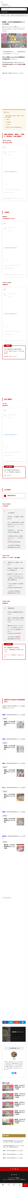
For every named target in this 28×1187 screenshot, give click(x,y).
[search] (25, 9)
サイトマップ (5, 5)
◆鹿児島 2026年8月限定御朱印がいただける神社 (9, 846)
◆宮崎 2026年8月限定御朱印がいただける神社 (9, 820)
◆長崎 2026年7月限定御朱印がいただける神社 (20, 1112)
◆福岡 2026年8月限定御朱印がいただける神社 (9, 723)
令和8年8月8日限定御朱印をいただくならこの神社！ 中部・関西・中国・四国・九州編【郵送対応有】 (14, 1141)
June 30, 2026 (17, 547)
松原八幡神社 (7, 122)
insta (10, 356)
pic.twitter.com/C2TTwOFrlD (14, 633)
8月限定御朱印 (8, 29)
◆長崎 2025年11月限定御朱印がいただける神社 (20, 1121)
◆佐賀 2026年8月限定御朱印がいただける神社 (9, 747)
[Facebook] (5, 1022)
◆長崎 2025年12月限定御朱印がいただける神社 (20, 1095)
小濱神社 (18, 29)
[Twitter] (11, 1022)
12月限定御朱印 (4, 12)
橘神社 (22, 29)
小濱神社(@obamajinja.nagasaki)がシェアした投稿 (16, 274)
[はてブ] (23, 1022)
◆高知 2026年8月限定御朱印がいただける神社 (13, 1150)
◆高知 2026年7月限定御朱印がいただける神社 (13, 1154)
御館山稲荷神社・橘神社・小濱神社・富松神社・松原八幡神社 (14, 116)
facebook (6, 356)
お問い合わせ (5, 4)
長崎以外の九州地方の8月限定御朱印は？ (13, 127)
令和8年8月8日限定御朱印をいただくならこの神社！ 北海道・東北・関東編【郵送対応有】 (14, 1146)
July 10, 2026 (17, 638)
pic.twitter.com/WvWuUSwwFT (15, 587)
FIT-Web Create (11, 1179)
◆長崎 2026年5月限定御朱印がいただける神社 (20, 1104)
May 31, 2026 (17, 593)
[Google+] (17, 1022)
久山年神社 (14, 29)
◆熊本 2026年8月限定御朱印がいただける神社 (9, 772)
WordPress (22, 1179)
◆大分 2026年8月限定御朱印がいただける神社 (9, 796)
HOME (3, 15)
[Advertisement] (14, 92)
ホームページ (7, 655)
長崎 (8, 15)
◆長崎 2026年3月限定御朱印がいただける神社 (20, 1087)
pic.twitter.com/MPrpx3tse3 (14, 541)
